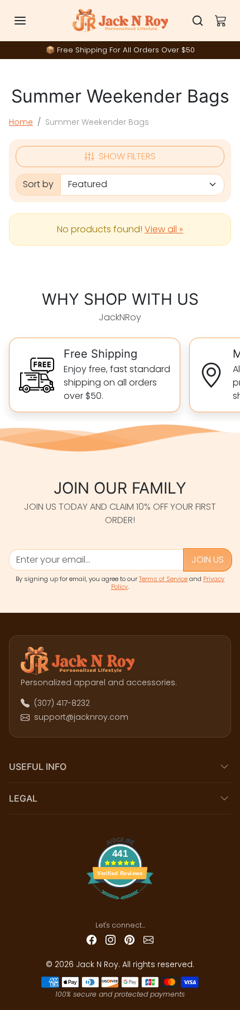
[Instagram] (110, 939)
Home (21, 122)
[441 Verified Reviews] (120, 904)
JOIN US (207, 559)
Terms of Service (163, 578)
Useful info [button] (37, 766)
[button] (31, 21)
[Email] (148, 939)
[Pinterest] (129, 939)
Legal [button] (23, 798)
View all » (164, 229)
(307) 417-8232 (62, 703)
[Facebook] (91, 939)
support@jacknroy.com (81, 717)
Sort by (38, 184)
